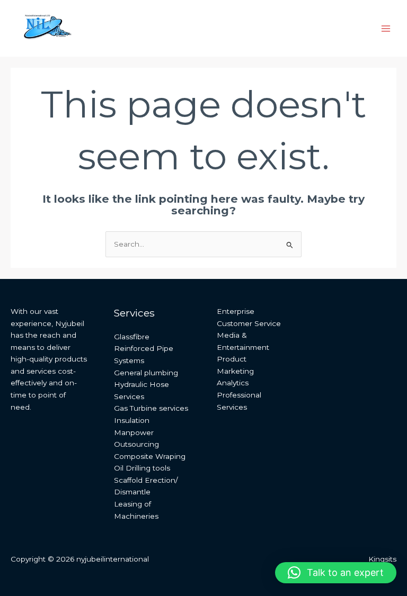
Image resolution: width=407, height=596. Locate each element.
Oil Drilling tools (142, 468)
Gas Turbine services (151, 408)
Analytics (233, 382)
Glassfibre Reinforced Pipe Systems (143, 348)
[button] (335, 572)
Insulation (131, 420)
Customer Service (249, 323)
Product (231, 359)
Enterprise (235, 311)
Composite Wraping (149, 456)
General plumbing (146, 372)
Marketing (235, 371)
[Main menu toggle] (386, 28)
